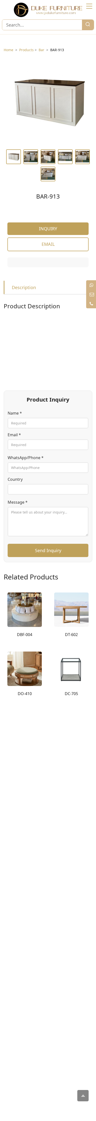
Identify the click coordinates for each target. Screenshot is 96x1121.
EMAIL (48, 244)
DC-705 (71, 693)
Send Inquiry (48, 550)
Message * (18, 502)
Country (15, 479)
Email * (14, 434)
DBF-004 (24, 634)
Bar (41, 49)
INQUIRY (48, 229)
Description (24, 287)
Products (26, 49)
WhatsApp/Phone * (26, 457)
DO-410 (25, 693)
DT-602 (71, 634)
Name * (15, 413)
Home (8, 49)
